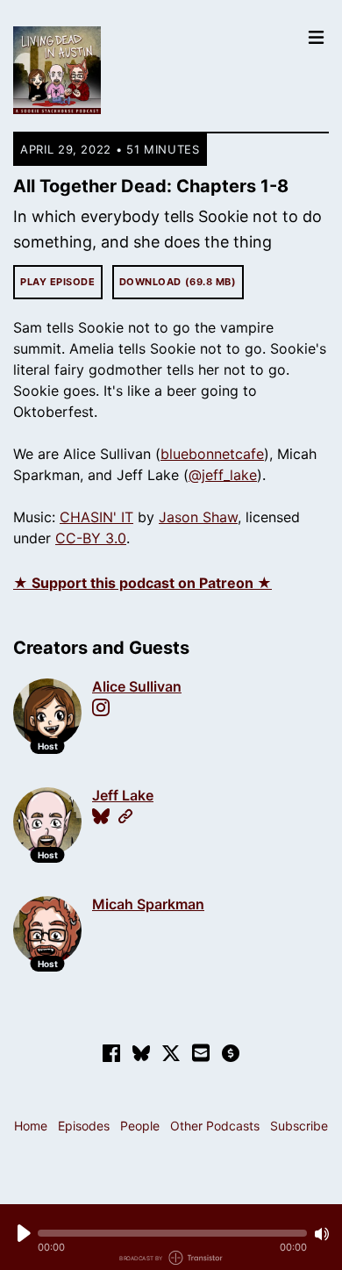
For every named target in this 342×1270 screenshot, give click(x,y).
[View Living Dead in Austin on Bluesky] (141, 1052)
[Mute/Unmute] (322, 1234)
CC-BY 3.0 (90, 538)
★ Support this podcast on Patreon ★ (142, 583)
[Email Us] (201, 1051)
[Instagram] (101, 707)
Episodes (84, 1125)
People (140, 1125)
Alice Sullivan (137, 686)
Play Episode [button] (58, 282)
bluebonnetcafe (212, 454)
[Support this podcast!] (230, 1052)
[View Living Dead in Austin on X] (171, 1052)
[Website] (125, 816)
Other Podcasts (215, 1125)
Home (30, 1125)
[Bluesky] (101, 816)
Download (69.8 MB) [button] (178, 282)
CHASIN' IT (96, 517)
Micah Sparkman (148, 904)
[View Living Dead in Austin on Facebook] (111, 1052)
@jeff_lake (223, 475)
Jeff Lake (122, 795)
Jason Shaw (198, 517)
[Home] (155, 70)
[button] (172, 1233)
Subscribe (299, 1125)
